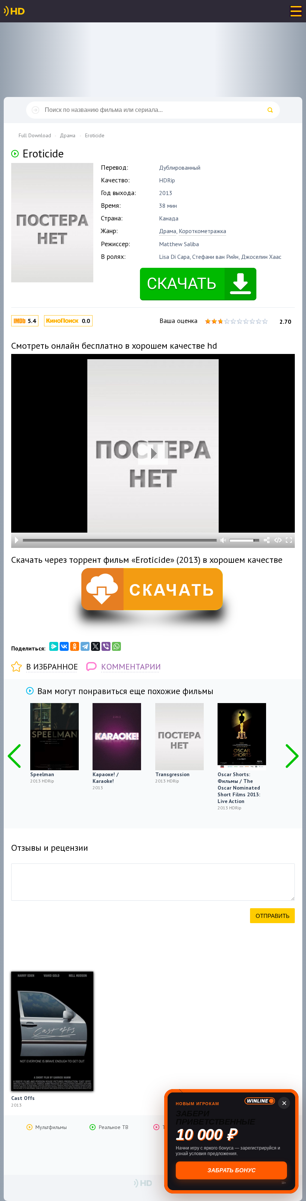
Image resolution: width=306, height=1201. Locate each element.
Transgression (172, 774)
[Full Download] (26, 11)
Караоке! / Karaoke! (106, 777)
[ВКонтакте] (64, 646)
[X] (95, 646)
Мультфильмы (51, 1127)
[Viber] (106, 646)
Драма (167, 231)
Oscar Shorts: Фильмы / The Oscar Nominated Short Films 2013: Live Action (239, 788)
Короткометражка (202, 231)
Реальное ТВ (113, 1127)
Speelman (42, 774)
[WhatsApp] (116, 646)
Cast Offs (23, 1098)
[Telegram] (85, 646)
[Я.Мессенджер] (53, 646)
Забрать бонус (231, 1170)
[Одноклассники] (74, 646)
